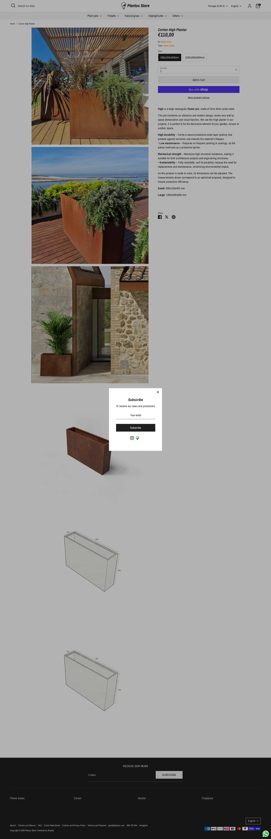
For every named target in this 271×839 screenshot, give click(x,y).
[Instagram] (132, 438)
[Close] (157, 392)
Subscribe (135, 428)
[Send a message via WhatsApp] (265, 833)
